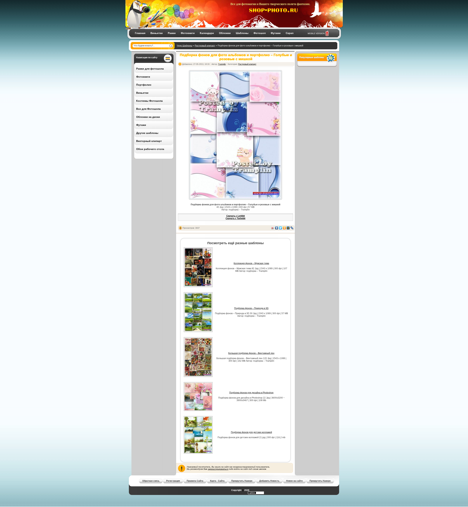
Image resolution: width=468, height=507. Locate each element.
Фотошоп (260, 33)
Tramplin (222, 64)
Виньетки (156, 33)
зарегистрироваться (218, 469)
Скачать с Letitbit (235, 216)
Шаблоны (242, 33)
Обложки (225, 33)
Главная (140, 33)
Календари (207, 33)
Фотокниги (188, 33)
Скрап (289, 33)
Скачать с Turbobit (235, 218)
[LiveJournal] (292, 228)
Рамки (172, 33)
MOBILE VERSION (316, 33)
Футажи (276, 33)
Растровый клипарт (205, 45)
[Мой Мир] (288, 228)
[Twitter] (280, 228)
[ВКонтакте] (277, 228)
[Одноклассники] (284, 228)
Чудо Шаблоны (184, 45)
